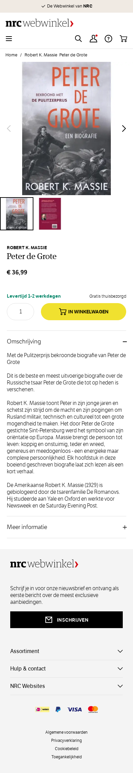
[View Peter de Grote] (16, 214)
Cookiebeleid (66, 748)
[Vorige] (9, 128)
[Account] (93, 39)
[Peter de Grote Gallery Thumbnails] (66, 214)
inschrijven (72, 620)
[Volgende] (124, 128)
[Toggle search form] (78, 39)
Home (11, 55)
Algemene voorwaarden (66, 732)
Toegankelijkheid (66, 756)
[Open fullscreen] (66, 128)
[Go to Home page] (66, 22)
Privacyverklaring (66, 740)
